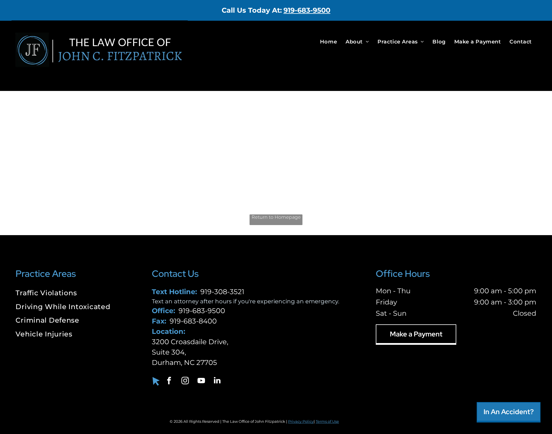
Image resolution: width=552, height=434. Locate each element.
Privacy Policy (301, 421)
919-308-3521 (222, 292)
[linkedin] (217, 381)
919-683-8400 (193, 321)
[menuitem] (328, 41)
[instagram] (185, 381)
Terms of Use (327, 421)
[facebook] (169, 381)
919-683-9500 (306, 10)
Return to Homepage (276, 217)
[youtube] (201, 381)
